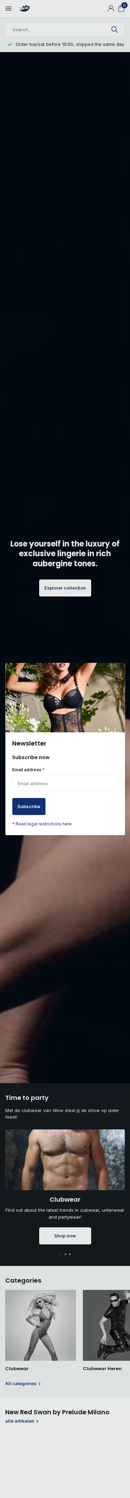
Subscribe (28, 806)
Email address (28, 769)
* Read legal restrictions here (42, 823)
